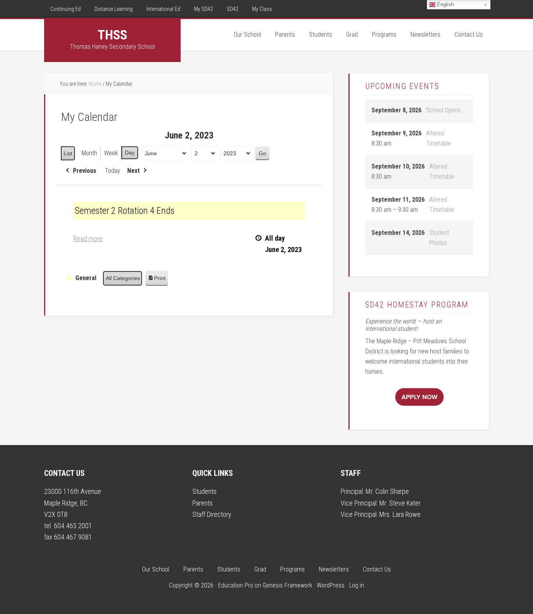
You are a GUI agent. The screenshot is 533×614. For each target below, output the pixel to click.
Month (89, 153)
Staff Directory (211, 514)
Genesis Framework (287, 585)
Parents (202, 503)
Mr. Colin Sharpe (387, 491)
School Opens (443, 110)
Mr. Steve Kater (400, 503)
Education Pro (235, 585)
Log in (356, 585)
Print (156, 280)
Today (112, 170)
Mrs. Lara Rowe (400, 514)
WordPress (331, 585)
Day (130, 152)
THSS (112, 35)
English (444, 4)
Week (111, 153)
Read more (88, 238)
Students (204, 491)
